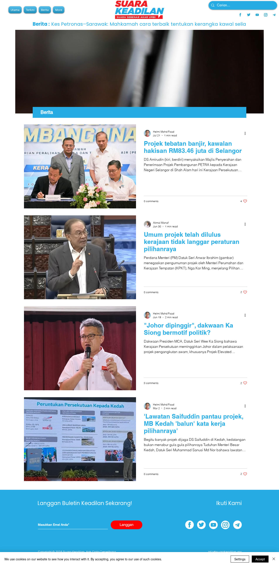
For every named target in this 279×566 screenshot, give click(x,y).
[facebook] (240, 14)
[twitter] (248, 14)
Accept (260, 559)
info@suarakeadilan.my (225, 552)
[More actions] (246, 133)
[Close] (273, 559)
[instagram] (265, 14)
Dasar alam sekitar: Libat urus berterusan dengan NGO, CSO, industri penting (145, 24)
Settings (239, 559)
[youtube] (257, 14)
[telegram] (274, 14)
